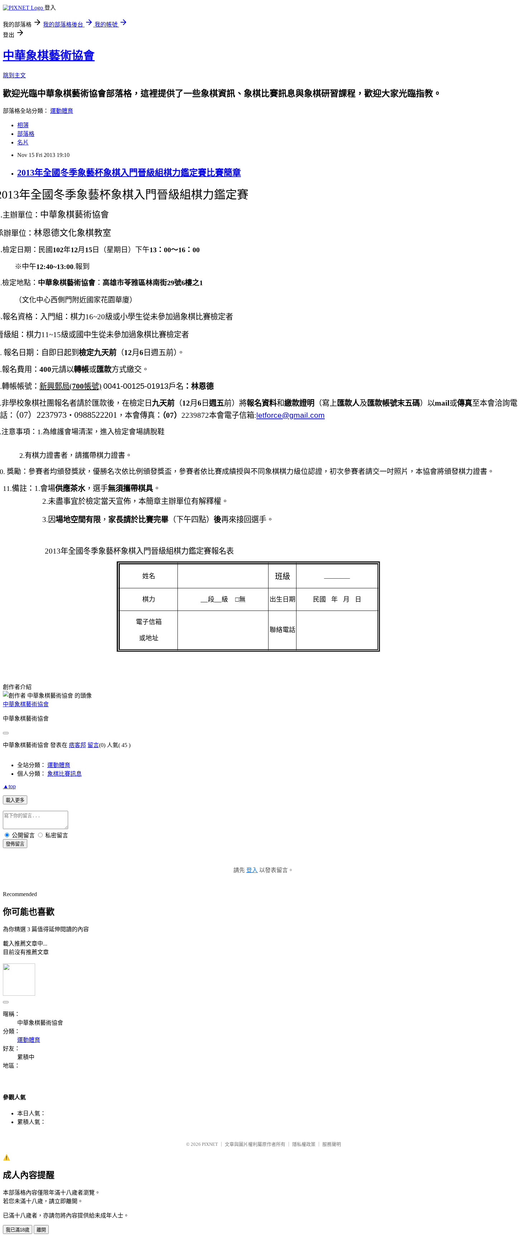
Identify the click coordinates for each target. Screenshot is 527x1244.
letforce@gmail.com (290, 415)
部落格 (25, 134)
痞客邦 (77, 745)
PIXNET (210, 1144)
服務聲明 (331, 1144)
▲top (9, 786)
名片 (23, 142)
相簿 (23, 125)
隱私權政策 (303, 1144)
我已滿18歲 (17, 1230)
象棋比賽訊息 (64, 774)
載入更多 (15, 800)
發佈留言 (15, 844)
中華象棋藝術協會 (49, 55)
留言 (93, 745)
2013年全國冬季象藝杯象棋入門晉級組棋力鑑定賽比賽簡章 (129, 172)
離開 (41, 1230)
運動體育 (61, 111)
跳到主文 (14, 75)
